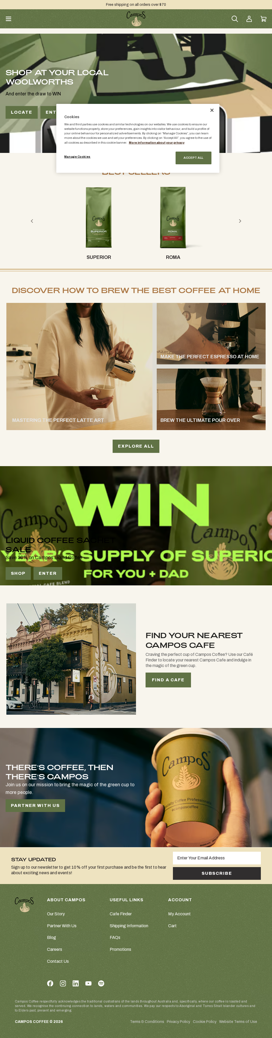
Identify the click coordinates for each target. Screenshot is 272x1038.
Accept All (193, 157)
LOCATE (21, 112)
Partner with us (35, 805)
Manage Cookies (77, 156)
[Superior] (98, 217)
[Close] (212, 110)
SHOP (18, 573)
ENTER (55, 112)
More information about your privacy (156, 142)
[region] (137, 138)
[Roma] (173, 217)
